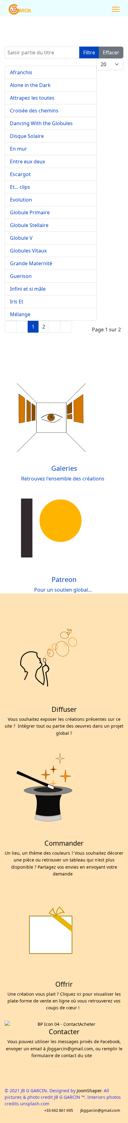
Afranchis (21, 72)
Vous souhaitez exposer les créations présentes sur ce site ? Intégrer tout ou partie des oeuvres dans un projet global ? (64, 726)
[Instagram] (94, 9)
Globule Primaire (30, 212)
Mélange (20, 314)
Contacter (64, 1031)
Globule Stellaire (29, 225)
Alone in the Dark (30, 85)
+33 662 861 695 (58, 1110)
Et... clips (20, 187)
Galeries (64, 468)
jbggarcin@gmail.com (100, 1110)
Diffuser (64, 709)
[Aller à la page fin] (66, 327)
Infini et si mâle (28, 288)
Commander (64, 843)
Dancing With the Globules (41, 123)
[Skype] (101, 9)
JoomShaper (89, 1090)
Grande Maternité (31, 263)
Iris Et (16, 301)
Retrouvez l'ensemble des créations (64, 478)
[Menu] (116, 9)
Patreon (64, 579)
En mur (18, 148)
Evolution (21, 199)
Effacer (111, 52)
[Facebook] (87, 9)
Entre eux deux (27, 161)
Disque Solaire (27, 136)
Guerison (21, 276)
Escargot (20, 174)
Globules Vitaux (28, 250)
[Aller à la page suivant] (55, 327)
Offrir (64, 984)
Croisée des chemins (34, 110)
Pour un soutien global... (64, 589)
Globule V (21, 237)
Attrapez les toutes (32, 97)
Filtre (89, 52)
